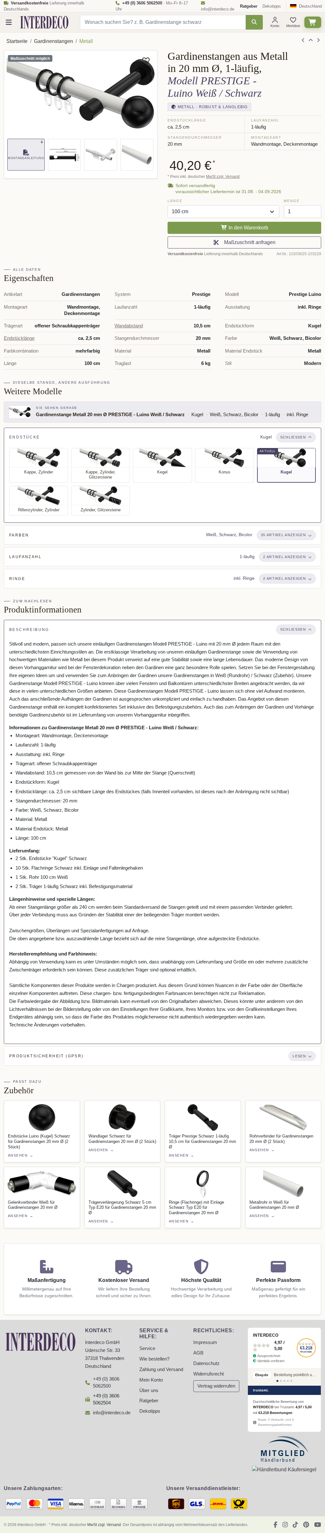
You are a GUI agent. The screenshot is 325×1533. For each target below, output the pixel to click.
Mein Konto (151, 1379)
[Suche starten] (254, 22)
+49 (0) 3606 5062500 (106, 1382)
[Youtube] (317, 1525)
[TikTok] (295, 1525)
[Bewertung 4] (288, 1381)
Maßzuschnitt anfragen (248, 242)
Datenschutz (206, 1363)
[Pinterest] (306, 1525)
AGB (198, 1352)
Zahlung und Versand (161, 1369)
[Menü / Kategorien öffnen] (9, 22)
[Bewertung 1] (277, 1381)
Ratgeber (148, 1400)
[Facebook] (275, 1525)
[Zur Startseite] (40, 1341)
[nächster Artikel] (318, 40)
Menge (291, 201)
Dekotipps (271, 6)
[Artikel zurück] (303, 40)
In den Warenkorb (247, 227)
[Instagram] (285, 1525)
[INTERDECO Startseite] (44, 22)
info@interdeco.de (217, 9)
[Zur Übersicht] (310, 40)
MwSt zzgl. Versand (223, 176)
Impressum (205, 1342)
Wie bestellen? (154, 1359)
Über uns (148, 1390)
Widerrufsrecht (208, 1373)
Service (147, 1348)
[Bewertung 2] (281, 1381)
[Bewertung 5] (291, 1381)
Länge (175, 201)
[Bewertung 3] (284, 1381)
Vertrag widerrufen (216, 1386)
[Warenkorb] (312, 22)
